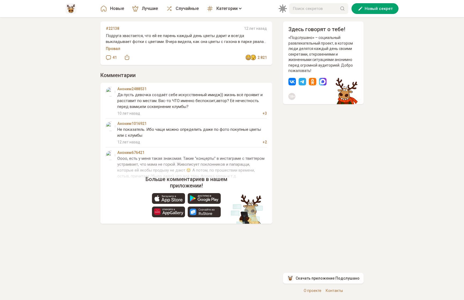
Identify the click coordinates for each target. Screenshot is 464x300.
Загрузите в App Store (168, 198)
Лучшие (150, 8)
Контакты (334, 290)
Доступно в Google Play (204, 198)
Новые (117, 8)
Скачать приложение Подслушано (328, 278)
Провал (113, 48)
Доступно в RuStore (204, 212)
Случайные (187, 8)
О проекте (312, 290)
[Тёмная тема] (282, 8)
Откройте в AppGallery (168, 212)
